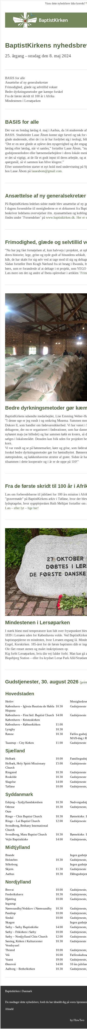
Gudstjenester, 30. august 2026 (41, 682)
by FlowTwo (77, 1020)
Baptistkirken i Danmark (18, 991)
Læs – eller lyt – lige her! (22, 508)
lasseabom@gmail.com (47, 171)
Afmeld (9, 1009)
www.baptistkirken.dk (60, 217)
